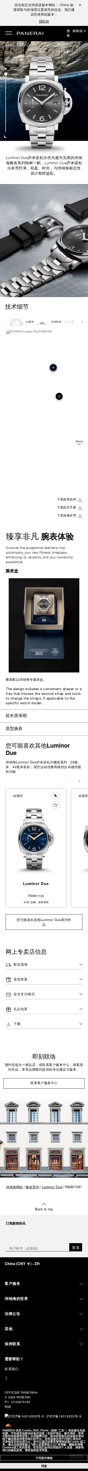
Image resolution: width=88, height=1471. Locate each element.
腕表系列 (10, 45)
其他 (8, 1328)
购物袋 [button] (79, 30)
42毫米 (30, 322)
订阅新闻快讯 (16, 1223)
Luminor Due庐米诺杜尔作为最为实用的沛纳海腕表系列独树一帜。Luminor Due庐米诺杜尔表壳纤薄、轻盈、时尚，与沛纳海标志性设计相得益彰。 (44, 165)
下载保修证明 (66, 515)
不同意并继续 (44, 1458)
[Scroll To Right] (82, 322)
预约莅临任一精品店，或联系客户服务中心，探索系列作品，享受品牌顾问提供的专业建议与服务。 (44, 1067)
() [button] (22, 1263)
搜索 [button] (68, 33)
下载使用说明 (66, 499)
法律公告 (12, 1313)
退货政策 (21, 979)
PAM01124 (36, 895)
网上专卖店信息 (26, 951)
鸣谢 (8, 1406)
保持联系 (12, 1343)
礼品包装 (21, 1009)
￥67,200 (29, 902)
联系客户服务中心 (44, 1083)
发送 (76, 1247)
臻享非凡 (40, 536)
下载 (17, 1024)
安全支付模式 (24, 994)
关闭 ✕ (80, 4)
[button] (6, 69)
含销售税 (43, 902)
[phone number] (44, 1378)
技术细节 (17, 306)
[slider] (5, 73)
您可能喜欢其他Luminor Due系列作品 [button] (44, 922)
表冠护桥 (56, 322)
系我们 (13, 1368)
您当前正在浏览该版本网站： (42, 4)
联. (12, 1368)
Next (85, 233)
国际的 (44, 21)
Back (79, 441)
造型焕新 (14, 729)
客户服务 (12, 1283)
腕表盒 (12, 570)
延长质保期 (16, 716)
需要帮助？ (14, 1358)
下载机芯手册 (66, 507)
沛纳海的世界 (16, 1298)
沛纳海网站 (14, 1187)
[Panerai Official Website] (30, 33)
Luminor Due (24, 45)
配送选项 (21, 964)
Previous (3, 233)
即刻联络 (44, 1056)
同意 (44, 1466)
